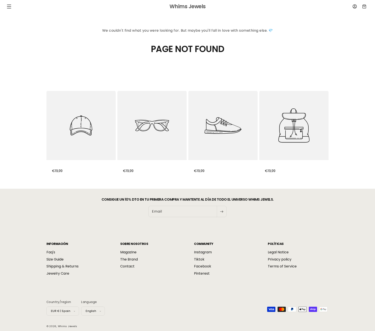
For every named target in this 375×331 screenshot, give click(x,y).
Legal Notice (278, 252)
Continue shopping (187, 70)
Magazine (128, 252)
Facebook (202, 266)
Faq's (50, 252)
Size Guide (55, 259)
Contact (127, 266)
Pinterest (202, 273)
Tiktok (199, 259)
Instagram (203, 252)
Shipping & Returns (62, 266)
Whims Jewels (67, 326)
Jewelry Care (57, 273)
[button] (9, 6)
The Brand (129, 259)
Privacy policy (279, 259)
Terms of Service (282, 266)
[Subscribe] (221, 211)
